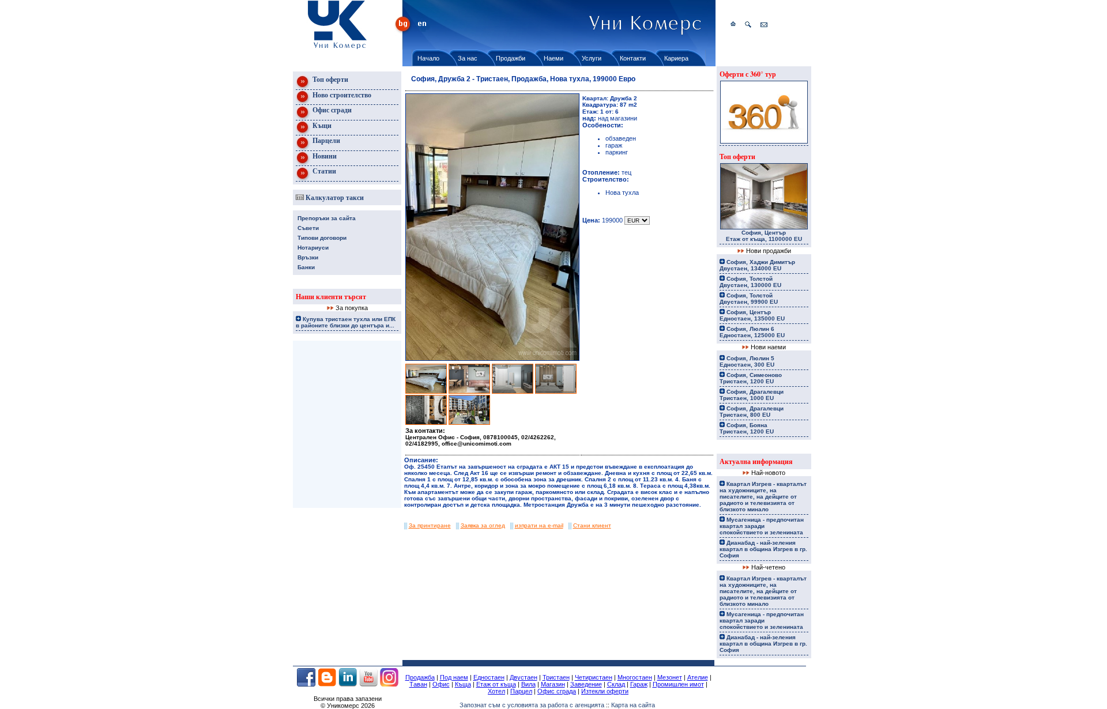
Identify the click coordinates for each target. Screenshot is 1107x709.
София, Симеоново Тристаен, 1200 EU (751, 378)
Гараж (638, 684)
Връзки (308, 257)
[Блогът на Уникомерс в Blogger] (327, 684)
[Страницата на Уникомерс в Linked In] (347, 684)
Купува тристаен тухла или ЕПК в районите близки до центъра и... (346, 322)
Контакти (633, 58)
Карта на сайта (633, 705)
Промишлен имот (678, 684)
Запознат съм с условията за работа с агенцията (532, 705)
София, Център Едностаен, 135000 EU (752, 315)
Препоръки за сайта (327, 218)
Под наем (454, 677)
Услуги (591, 58)
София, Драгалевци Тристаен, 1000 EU (752, 395)
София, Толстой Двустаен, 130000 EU (750, 282)
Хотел (496, 691)
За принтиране (430, 525)
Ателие (697, 677)
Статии (323, 171)
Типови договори (322, 238)
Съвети (308, 228)
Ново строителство (341, 95)
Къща (463, 684)
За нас (467, 58)
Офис (441, 684)
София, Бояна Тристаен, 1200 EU (747, 428)
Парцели (325, 140)
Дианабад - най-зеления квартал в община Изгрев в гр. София (763, 549)
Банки (306, 267)
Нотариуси (313, 247)
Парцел (521, 691)
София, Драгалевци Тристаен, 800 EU (752, 411)
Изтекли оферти (604, 691)
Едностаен (488, 677)
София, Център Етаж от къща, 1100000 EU (764, 235)
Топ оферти (329, 79)
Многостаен (634, 677)
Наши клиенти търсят (331, 296)
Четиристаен (593, 677)
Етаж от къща (496, 684)
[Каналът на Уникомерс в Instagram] (389, 684)
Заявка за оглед (483, 525)
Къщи (321, 125)
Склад (616, 684)
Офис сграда (556, 691)
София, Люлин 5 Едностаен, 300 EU (747, 361)
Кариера (676, 58)
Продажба (420, 677)
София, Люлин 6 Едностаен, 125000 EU (752, 332)
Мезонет (669, 677)
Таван (418, 684)
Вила (528, 684)
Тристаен (556, 677)
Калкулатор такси (334, 197)
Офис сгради (331, 110)
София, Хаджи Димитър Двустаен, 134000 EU (757, 265)
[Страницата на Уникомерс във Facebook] (306, 684)
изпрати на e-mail (539, 525)
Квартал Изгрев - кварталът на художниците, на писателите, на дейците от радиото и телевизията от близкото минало (763, 496)
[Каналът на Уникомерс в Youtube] (368, 684)
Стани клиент (592, 525)
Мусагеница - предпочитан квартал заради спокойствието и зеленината (762, 525)
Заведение (586, 684)
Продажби (510, 58)
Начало (428, 58)
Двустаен (523, 677)
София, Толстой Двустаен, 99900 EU (749, 298)
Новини (324, 156)
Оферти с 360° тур (748, 74)
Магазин (553, 684)
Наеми (553, 58)
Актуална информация (756, 461)
